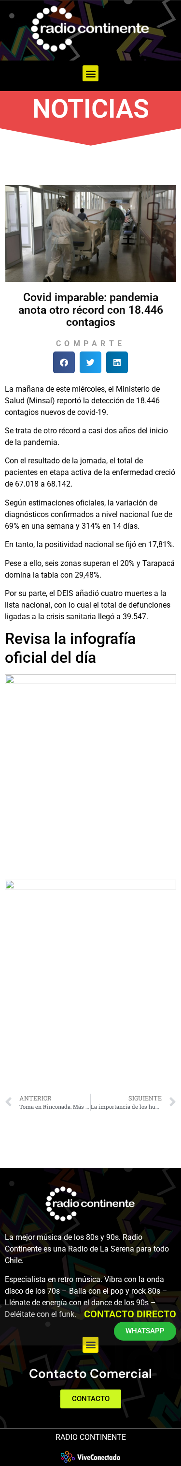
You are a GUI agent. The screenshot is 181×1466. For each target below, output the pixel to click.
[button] (90, 73)
